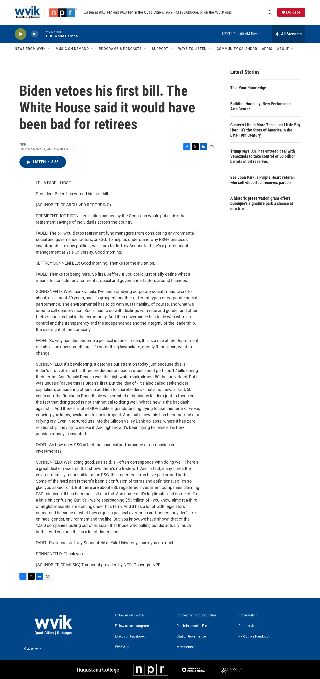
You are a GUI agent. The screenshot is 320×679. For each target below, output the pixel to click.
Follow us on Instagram (132, 626)
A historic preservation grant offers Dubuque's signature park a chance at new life (261, 203)
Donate (293, 12)
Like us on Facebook (130, 636)
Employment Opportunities (196, 615)
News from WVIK (30, 49)
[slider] (42, 33)
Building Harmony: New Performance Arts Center (261, 106)
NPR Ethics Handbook (254, 636)
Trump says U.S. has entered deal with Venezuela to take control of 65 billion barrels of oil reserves (263, 156)
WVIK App (122, 647)
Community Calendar (237, 49)
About (283, 49)
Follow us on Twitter (130, 615)
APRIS (267, 49)
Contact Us (246, 626)
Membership (186, 647)
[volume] (35, 34)
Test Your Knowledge (248, 87)
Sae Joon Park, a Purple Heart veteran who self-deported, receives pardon (262, 180)
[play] (20, 34)
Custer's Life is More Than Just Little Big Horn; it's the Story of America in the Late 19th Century (265, 130)
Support (160, 49)
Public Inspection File (192, 626)
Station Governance (191, 636)
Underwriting (247, 615)
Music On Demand (72, 49)
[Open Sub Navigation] (49, 49)
